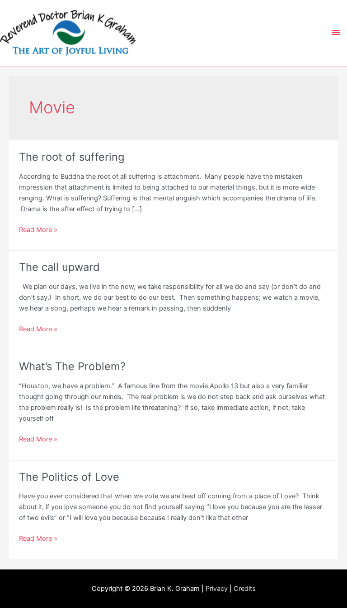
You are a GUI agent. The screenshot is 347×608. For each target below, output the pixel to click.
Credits (245, 589)
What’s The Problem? (72, 366)
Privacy (217, 589)
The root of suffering (71, 156)
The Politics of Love (69, 476)
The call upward (59, 267)
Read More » (38, 230)
